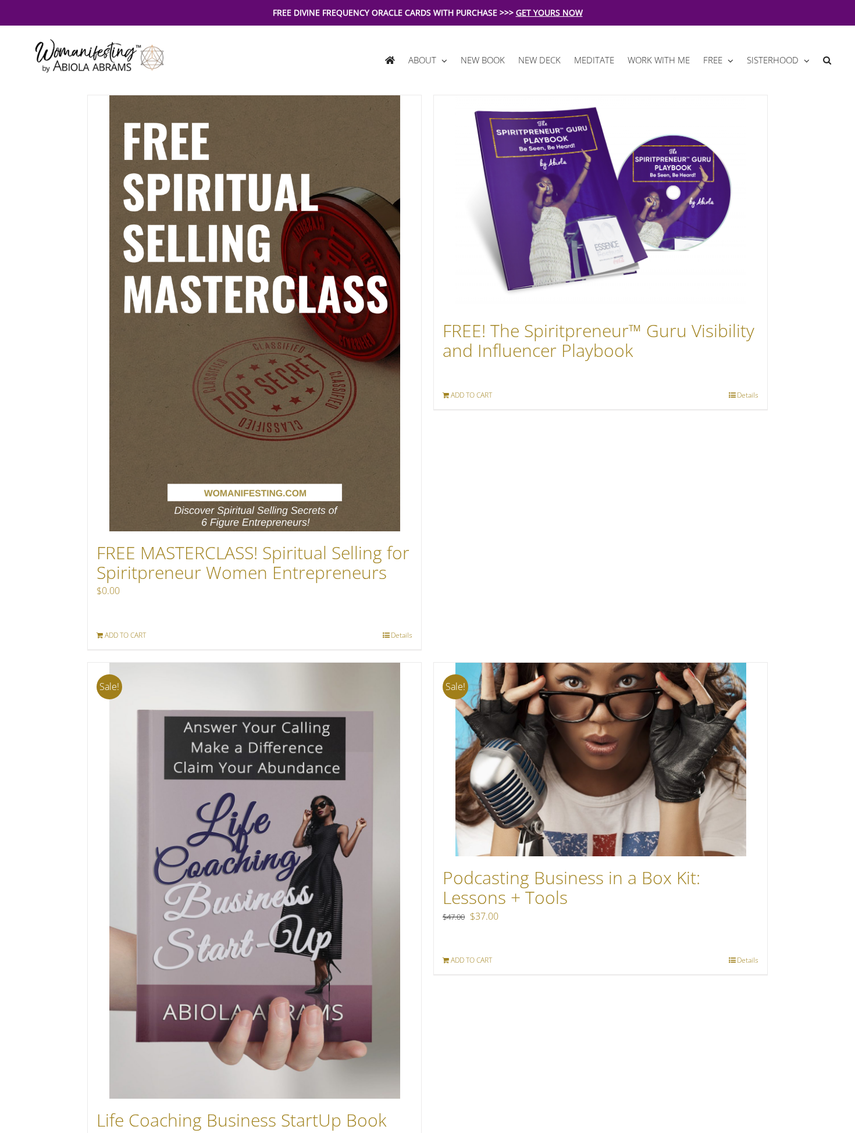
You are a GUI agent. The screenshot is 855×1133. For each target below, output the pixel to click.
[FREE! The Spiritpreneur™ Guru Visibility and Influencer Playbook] (600, 202)
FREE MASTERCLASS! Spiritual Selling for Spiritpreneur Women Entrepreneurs (253, 562)
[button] (827, 60)
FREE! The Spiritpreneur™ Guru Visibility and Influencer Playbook (598, 340)
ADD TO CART (125, 635)
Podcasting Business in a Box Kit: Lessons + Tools (571, 887)
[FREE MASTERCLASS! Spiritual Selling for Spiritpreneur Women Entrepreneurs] (254, 313)
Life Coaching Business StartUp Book (242, 1120)
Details (401, 635)
